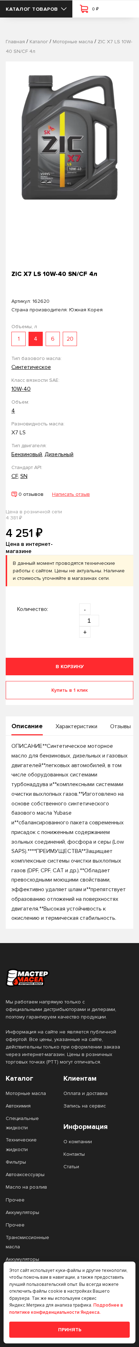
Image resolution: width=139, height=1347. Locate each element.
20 (70, 338)
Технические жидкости (21, 1144)
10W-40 (21, 389)
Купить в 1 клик (69, 690)
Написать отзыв (71, 494)
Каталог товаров (32, 9)
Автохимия (18, 1106)
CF (14, 476)
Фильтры (16, 1162)
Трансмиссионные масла (27, 1242)
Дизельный (59, 454)
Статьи (71, 1167)
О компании (77, 1142)
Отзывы (120, 726)
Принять (69, 1330)
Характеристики (76, 726)
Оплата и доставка (85, 1093)
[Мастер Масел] (64, 978)
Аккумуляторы (22, 1212)
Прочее (15, 1200)
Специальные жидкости (22, 1123)
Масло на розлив (26, 1187)
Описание (27, 726)
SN (23, 476)
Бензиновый (26, 454)
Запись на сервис (84, 1106)
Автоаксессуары (25, 1174)
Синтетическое (31, 367)
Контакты (74, 1154)
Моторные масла (26, 1093)
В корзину (70, 666)
